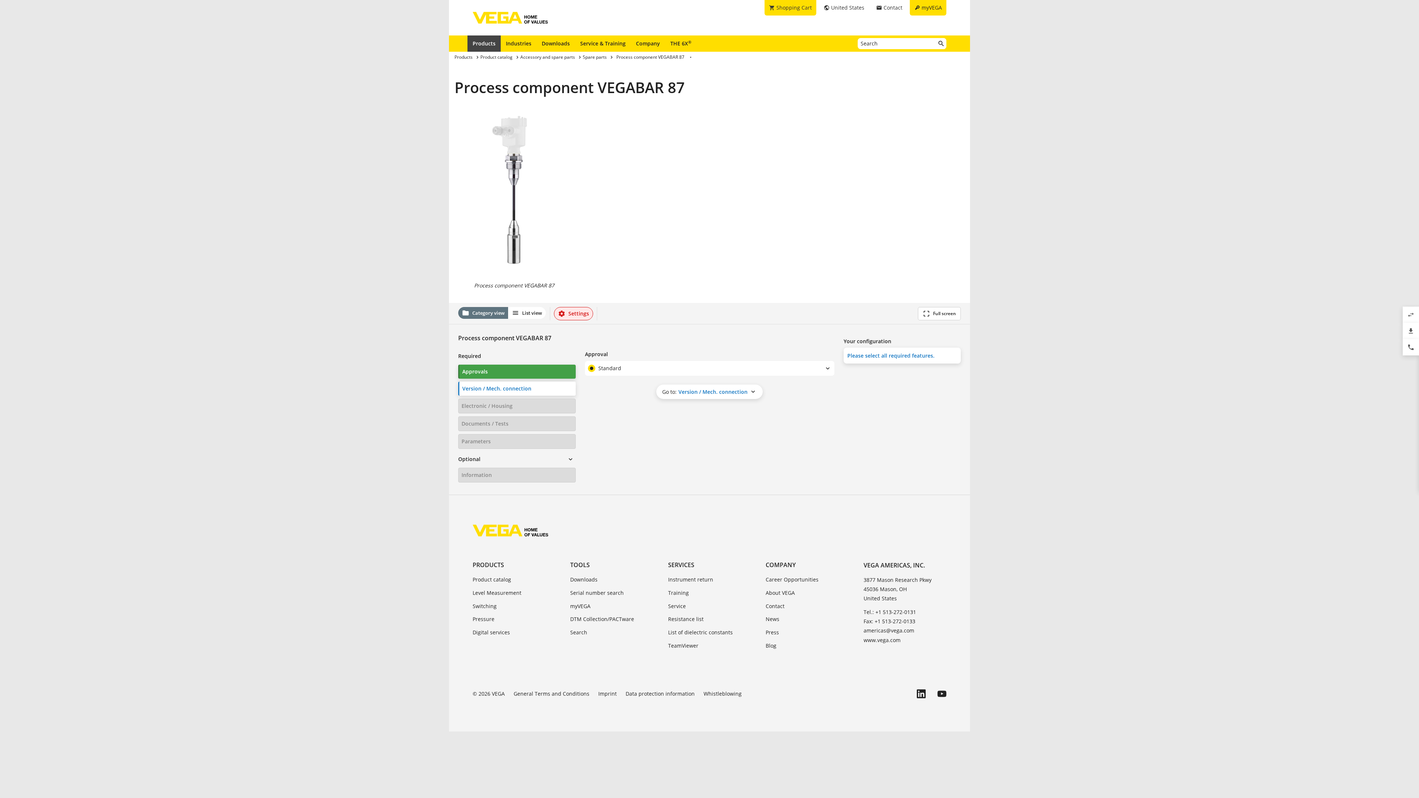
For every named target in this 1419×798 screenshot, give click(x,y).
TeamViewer (683, 645)
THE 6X (680, 43)
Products (484, 43)
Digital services (491, 632)
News (772, 619)
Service (677, 606)
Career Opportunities (792, 579)
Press (772, 632)
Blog (771, 645)
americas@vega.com (889, 630)
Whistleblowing (723, 693)
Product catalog (492, 579)
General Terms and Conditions (551, 693)
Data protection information (660, 693)
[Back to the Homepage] (510, 530)
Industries (518, 43)
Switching (485, 606)
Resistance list (686, 619)
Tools (580, 565)
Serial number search (597, 592)
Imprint (607, 693)
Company (648, 43)
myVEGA (580, 606)
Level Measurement (497, 592)
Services (681, 565)
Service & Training (603, 43)
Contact (775, 606)
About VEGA (780, 592)
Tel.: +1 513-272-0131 (890, 611)
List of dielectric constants (700, 632)
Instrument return (690, 579)
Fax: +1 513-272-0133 (889, 621)
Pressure (483, 619)
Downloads (556, 43)
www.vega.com (882, 640)
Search (578, 632)
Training (678, 592)
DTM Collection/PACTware (602, 619)
